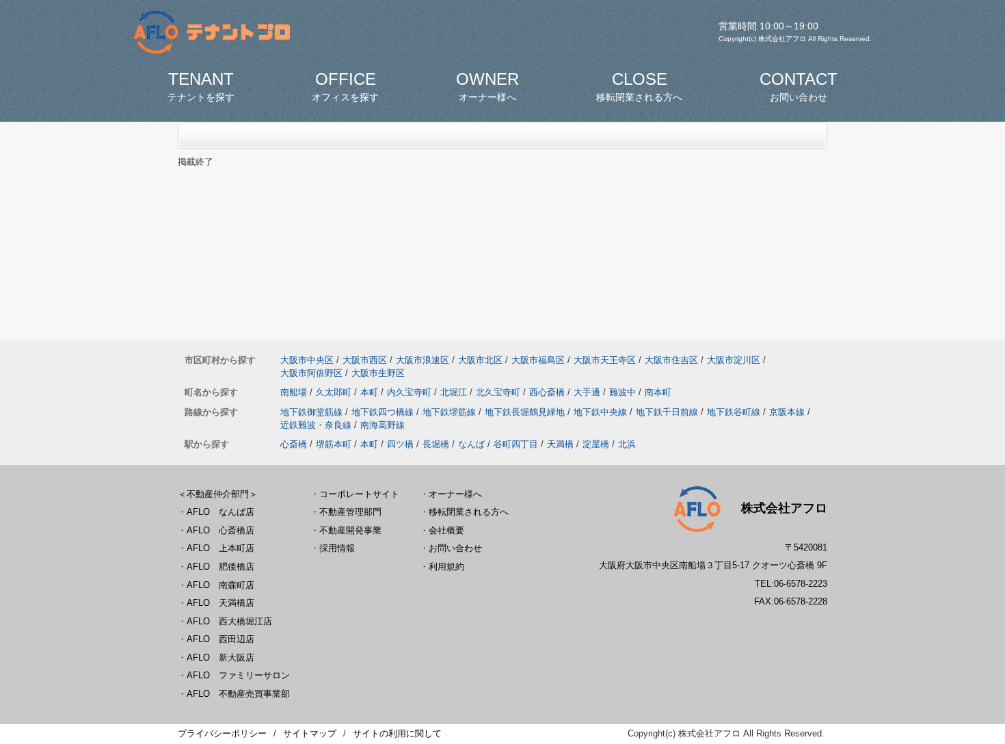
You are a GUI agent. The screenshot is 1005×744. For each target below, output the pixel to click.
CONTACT (799, 86)
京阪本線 (787, 412)
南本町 (658, 392)
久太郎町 (333, 392)
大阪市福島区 (538, 360)
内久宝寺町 (409, 392)
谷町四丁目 (516, 444)
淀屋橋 (595, 444)
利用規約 (446, 566)
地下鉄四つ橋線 (382, 412)
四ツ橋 (400, 444)
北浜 (627, 444)
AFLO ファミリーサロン (238, 675)
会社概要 (446, 530)
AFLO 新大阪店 (220, 657)
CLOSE (639, 86)
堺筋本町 (333, 444)
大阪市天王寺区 (605, 360)
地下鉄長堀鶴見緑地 (525, 412)
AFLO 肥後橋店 (220, 566)
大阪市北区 (480, 360)
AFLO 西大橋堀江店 (229, 621)
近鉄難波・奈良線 (315, 425)
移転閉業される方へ (469, 512)
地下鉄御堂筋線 (311, 412)
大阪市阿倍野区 (311, 373)
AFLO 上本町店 (220, 548)
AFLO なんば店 (220, 512)
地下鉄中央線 (600, 412)
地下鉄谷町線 (733, 412)
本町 (369, 392)
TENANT (201, 86)
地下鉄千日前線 (667, 412)
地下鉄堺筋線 (449, 412)
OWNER (487, 86)
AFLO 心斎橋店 (220, 530)
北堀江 (453, 392)
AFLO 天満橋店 (220, 603)
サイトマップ (309, 733)
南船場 (293, 392)
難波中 (622, 392)
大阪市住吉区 (671, 360)
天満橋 (560, 444)
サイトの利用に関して (397, 733)
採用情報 (337, 548)
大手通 (587, 392)
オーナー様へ (455, 494)
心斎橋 (293, 444)
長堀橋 (436, 444)
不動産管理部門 (350, 512)
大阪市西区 (365, 360)
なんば (471, 444)
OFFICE (345, 86)
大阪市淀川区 (733, 360)
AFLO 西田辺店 (220, 639)
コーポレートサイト (359, 494)
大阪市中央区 (307, 360)
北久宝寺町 (498, 392)
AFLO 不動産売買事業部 (238, 694)
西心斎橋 (547, 392)
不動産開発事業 (350, 530)
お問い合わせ (455, 548)
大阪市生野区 (378, 373)
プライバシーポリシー (222, 733)
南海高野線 (382, 425)
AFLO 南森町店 (220, 585)
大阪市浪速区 (422, 360)
